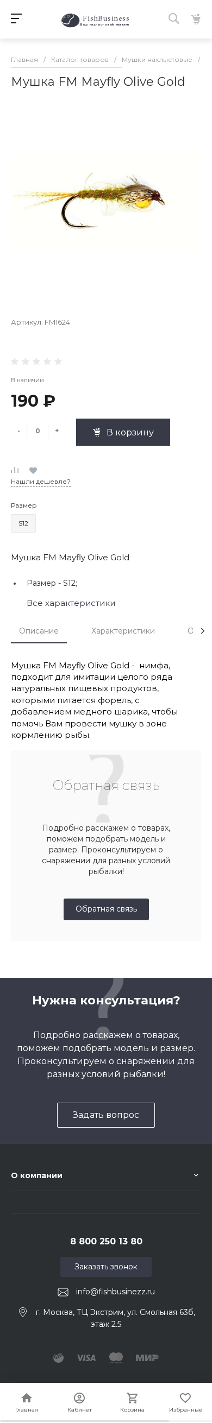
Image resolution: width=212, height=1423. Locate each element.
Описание (39, 631)
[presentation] (202, 630)
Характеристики (123, 631)
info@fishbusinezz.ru (115, 1291)
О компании (37, 1175)
